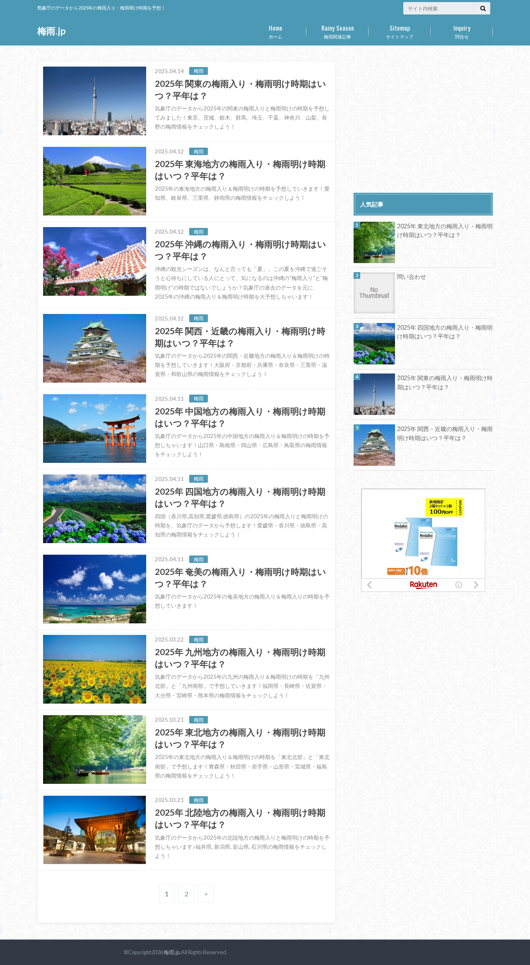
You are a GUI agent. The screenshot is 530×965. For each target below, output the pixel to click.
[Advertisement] (423, 119)
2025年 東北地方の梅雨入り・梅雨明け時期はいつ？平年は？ (445, 231)
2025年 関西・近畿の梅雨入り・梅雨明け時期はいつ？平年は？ (445, 433)
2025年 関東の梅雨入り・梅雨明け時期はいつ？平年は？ (445, 382)
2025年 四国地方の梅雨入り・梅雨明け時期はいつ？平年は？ (445, 332)
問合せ (461, 31)
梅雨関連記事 (337, 31)
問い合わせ (411, 276)
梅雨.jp (51, 30)
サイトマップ (399, 31)
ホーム (275, 31)
